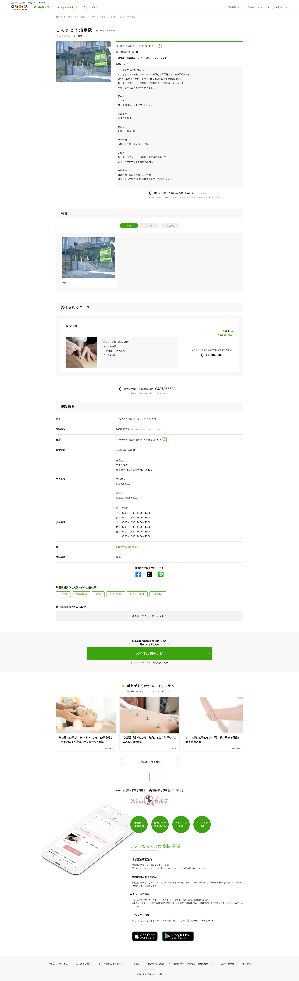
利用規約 (135, 963)
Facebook (138, 574)
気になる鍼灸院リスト (278, 7)
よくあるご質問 (83, 963)
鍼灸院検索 (44, 7)
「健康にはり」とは (58, 963)
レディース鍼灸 (137, 594)
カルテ (261, 7)
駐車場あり (158, 594)
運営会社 (246, 963)
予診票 (251, 7)
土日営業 (63, 594)
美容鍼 (98, 594)
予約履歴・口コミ (236, 7)
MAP (159, 47)
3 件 (85, 36)
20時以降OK (81, 594)
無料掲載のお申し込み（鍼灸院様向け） (193, 963)
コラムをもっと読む (149, 761)
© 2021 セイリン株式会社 (149, 974)
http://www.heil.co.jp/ (126, 546)
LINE (161, 574)
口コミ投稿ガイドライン (111, 963)
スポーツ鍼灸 (116, 594)
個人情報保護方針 (157, 963)
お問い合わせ (227, 963)
